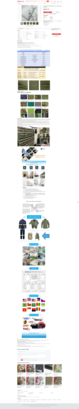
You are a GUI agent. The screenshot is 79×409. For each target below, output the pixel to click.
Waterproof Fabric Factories (26, 399)
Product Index (50, 404)
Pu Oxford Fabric (54, 399)
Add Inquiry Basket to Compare (29, 25)
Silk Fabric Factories (38, 399)
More (17, 402)
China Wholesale (37, 404)
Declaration (46, 406)
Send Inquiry (47, 12)
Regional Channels (46, 404)
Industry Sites (43, 404)
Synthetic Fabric (22, 4)
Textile (19, 4)
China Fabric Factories (20, 399)
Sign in (61, 1)
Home (17, 4)
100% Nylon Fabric (25, 4)
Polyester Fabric (52, 392)
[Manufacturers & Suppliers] (20, 1)
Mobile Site (53, 404)
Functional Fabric (41, 392)
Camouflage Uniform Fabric (31, 392)
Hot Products (24, 404)
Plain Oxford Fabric (59, 399)
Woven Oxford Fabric (49, 399)
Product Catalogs (26, 391)
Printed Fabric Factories (32, 399)
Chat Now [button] (58, 12)
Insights (55, 404)
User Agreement (43, 406)
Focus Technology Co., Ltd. (35, 406)
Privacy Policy (48, 406)
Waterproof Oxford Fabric (43, 399)
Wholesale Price (40, 404)
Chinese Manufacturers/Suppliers (32, 404)
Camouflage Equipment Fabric (20, 392)
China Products (27, 404)
